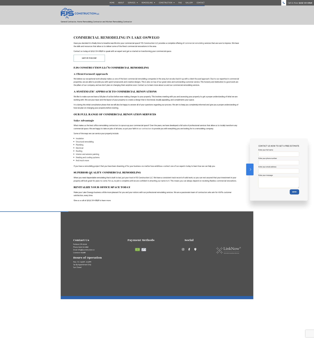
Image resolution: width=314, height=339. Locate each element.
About (121, 2)
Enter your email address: (267, 167)
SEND (294, 192)
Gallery (189, 2)
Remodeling (147, 2)
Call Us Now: (299, 3)
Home (112, 2)
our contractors (144, 128)
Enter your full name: (265, 150)
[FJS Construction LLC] (80, 13)
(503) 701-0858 (83, 247)
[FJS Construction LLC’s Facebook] (189, 249)
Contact (201, 2)
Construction (165, 2)
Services (131, 2)
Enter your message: (265, 175)
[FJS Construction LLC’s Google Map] (195, 249)
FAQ (180, 2)
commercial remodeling (194, 43)
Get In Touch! (89, 58)
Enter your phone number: (267, 158)
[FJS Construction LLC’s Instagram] (183, 249)
